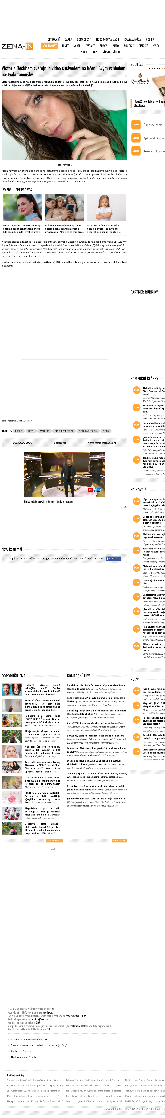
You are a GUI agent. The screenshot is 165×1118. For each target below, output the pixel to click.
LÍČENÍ (31, 431)
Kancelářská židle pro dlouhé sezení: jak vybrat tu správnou (95, 1096)
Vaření (77, 46)
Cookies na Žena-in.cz (22, 1051)
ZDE (52, 1009)
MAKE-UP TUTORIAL (64, 431)
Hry (95, 52)
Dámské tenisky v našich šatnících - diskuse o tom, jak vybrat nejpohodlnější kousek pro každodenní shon (95, 1085)
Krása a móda (132, 39)
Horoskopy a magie (107, 39)
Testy (65, 46)
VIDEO (106, 431)
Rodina (150, 39)
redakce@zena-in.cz (76, 1016)
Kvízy (156, 46)
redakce (48, 1012)
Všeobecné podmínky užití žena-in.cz (29, 1039)
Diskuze (143, 46)
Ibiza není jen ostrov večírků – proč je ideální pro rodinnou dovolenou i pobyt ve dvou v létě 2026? (36, 1085)
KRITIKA (18, 431)
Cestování (54, 39)
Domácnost (84, 39)
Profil (84, 52)
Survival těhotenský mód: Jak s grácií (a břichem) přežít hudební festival (36, 1080)
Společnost (49, 46)
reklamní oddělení (79, 1026)
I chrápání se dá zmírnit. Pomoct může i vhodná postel (93, 1080)
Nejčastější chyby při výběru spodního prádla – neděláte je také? (95, 1090)
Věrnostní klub (112, 52)
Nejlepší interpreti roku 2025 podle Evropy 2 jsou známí (35, 1101)
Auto (116, 46)
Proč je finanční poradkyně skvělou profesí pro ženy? (33, 1096)
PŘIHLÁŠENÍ (66, 558)
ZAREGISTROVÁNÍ (49, 558)
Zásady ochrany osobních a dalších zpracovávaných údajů (39, 1045)
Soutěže (129, 46)
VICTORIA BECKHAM (88, 431)
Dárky (68, 39)
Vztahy (90, 46)
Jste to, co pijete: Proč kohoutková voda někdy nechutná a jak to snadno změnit (95, 1101)
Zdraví (103, 46)
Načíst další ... (54, 840)
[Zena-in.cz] (19, 46)
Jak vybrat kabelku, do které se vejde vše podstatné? (33, 1090)
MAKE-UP (44, 431)
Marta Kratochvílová (105, 443)
